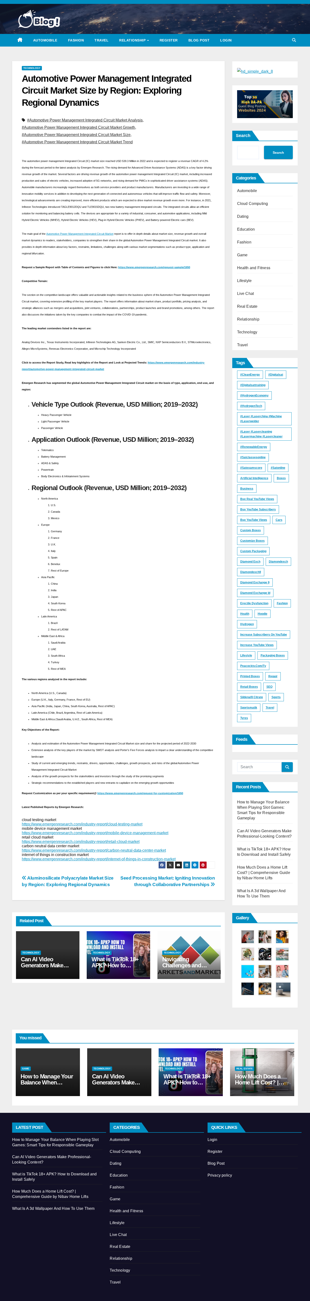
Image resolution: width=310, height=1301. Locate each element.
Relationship (133, 40)
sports (276, 697)
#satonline (278, 467)
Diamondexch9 (250, 572)
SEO (269, 686)
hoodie (262, 613)
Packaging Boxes (273, 655)
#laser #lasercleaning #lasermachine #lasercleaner (261, 434)
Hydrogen (247, 624)
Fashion (76, 40)
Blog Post (199, 40)
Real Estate (247, 306)
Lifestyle (244, 281)
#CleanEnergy (250, 374)
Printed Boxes (250, 676)
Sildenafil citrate (251, 697)
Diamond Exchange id (255, 593)
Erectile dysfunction (254, 603)
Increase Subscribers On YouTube (263, 634)
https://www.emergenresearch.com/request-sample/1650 (154, 267)
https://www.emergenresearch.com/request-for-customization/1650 (140, 793)
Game (242, 255)
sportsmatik (248, 707)
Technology (31, 68)
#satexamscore (251, 467)
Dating (243, 216)
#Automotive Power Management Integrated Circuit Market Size (76, 135)
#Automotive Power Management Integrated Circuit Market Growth (78, 127)
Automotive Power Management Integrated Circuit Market (79, 233)
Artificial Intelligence (254, 478)
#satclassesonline (253, 457)
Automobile (45, 40)
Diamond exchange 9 (255, 582)
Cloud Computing (252, 204)
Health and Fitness (254, 268)
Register (169, 40)
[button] (294, 40)
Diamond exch (250, 561)
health (244, 613)
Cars (279, 520)
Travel (101, 40)
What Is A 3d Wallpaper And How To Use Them (53, 1208)
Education (246, 229)
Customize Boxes (252, 540)
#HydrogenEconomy (254, 395)
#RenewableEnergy (253, 447)
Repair (273, 676)
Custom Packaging (253, 551)
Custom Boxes (250, 530)
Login (226, 40)
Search (243, 135)
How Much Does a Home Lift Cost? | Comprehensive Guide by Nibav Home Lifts (263, 872)
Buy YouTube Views (253, 520)
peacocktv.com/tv (253, 666)
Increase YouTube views (257, 645)
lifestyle (246, 655)
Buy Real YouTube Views (257, 499)
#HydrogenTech (251, 406)
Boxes (281, 478)
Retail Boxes (249, 686)
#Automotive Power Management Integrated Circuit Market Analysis (85, 120)
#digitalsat (275, 374)
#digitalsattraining (252, 385)
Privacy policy (220, 1175)
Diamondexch (278, 561)
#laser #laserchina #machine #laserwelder (261, 419)
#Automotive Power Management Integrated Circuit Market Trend (77, 142)
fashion (282, 603)
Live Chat (245, 293)
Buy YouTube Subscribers (258, 509)
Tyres (244, 718)
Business (246, 488)
